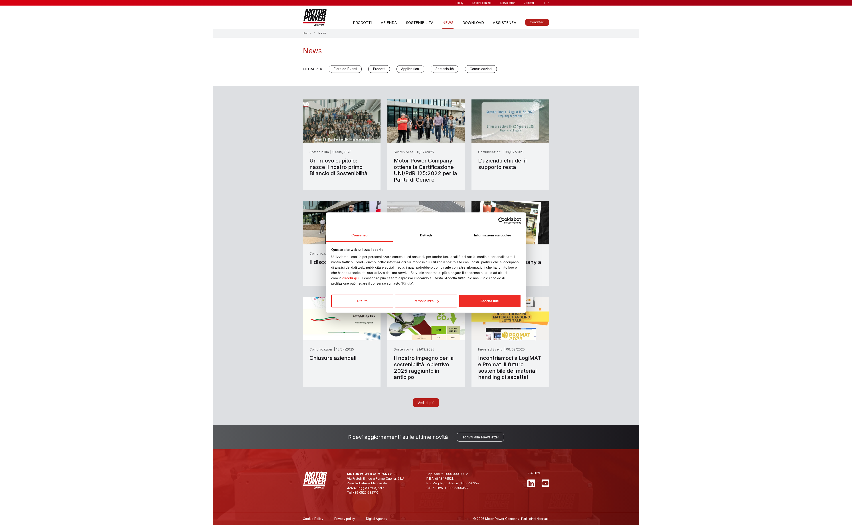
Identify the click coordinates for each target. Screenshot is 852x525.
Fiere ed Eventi (345, 69)
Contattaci (537, 22)
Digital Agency (376, 519)
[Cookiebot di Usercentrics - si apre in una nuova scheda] (501, 220)
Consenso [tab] (359, 235)
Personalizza (424, 301)
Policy (459, 2)
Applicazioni (410, 69)
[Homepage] (315, 17)
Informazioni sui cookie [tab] (492, 235)
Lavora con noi (481, 2)
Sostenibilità (420, 22)
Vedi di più (426, 402)
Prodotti (362, 22)
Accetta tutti (489, 301)
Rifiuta (362, 301)
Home (307, 33)
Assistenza (504, 22)
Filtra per (312, 69)
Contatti (529, 2)
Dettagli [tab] (426, 235)
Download (473, 22)
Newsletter (507, 2)
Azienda (389, 22)
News (448, 22)
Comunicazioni (481, 69)
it (544, 2)
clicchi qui (350, 278)
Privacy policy (344, 519)
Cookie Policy (313, 519)
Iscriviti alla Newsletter (480, 437)
